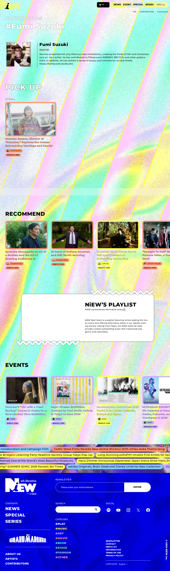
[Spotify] (108, 510)
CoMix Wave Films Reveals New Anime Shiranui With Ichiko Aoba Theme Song (86, 449)
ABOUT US (13, 554)
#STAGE (61, 548)
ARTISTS (11, 559)
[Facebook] (148, 510)
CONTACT (111, 544)
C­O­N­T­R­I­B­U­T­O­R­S (147, 12)
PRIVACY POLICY (115, 556)
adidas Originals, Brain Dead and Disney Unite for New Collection (100, 466)
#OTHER (62, 557)
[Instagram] (128, 510)
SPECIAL (138, 5)
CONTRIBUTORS (17, 564)
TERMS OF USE (113, 553)
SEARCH (60, 504)
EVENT (127, 5)
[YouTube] (118, 510)
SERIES (149, 5)
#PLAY (60, 524)
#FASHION (63, 552)
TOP (134, 12)
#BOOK (61, 543)
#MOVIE (61, 538)
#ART (60, 533)
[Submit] (97, 509)
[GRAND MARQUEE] (27, 538)
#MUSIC (61, 529)
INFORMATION (113, 550)
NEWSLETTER (63, 480)
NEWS (117, 5)
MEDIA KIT (111, 547)
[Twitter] (138, 510)
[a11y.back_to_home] (11, 5)
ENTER (137, 487)
